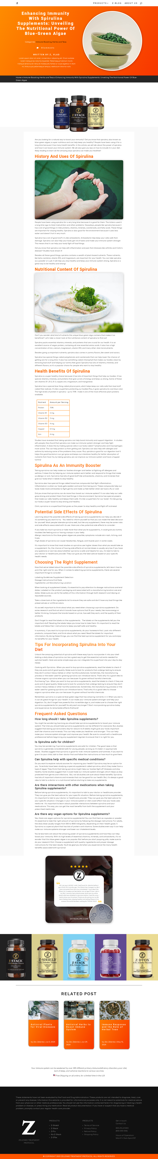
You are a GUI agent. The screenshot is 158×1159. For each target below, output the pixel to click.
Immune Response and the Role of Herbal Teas (114, 1027)
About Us (131, 3)
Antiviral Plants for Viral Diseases (43, 1025)
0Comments (48, 48)
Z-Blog (117, 3)
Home (18, 78)
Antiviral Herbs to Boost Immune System (78, 1027)
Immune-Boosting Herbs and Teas (51, 42)
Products (100, 3)
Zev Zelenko (38, 1042)
